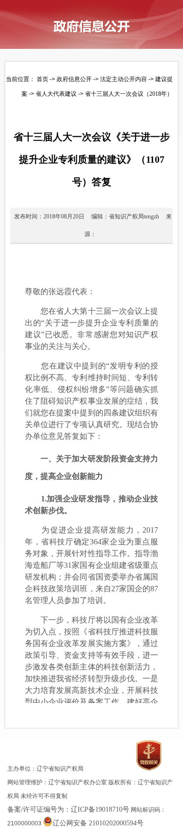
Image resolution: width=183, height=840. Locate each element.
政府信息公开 (74, 79)
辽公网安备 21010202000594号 (98, 823)
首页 (42, 79)
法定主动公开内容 (123, 79)
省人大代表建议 (56, 93)
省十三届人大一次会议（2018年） (129, 93)
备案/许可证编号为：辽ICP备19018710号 (68, 809)
